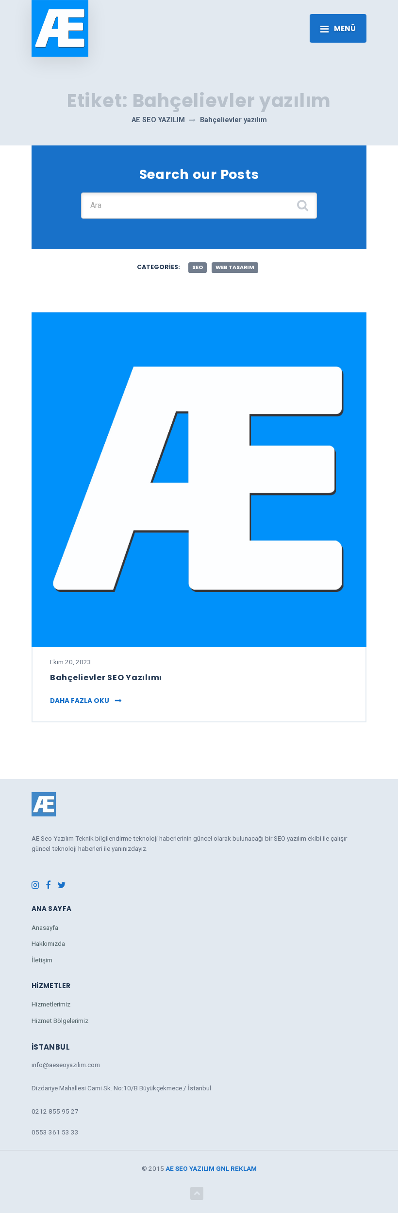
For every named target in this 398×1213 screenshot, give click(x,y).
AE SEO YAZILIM (190, 1168)
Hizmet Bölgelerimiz (60, 1020)
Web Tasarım (235, 267)
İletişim (42, 960)
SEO (197, 267)
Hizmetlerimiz (51, 1004)
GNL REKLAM (236, 1168)
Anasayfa (45, 927)
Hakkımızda (48, 943)
